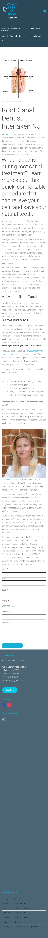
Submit (12, 645)
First (3, 578)
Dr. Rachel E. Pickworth (11, 479)
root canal (7, 134)
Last (3, 586)
